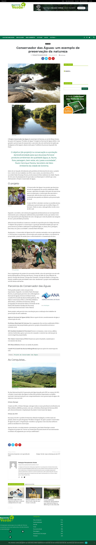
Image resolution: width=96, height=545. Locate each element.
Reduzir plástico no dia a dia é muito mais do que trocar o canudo (33, 501)
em (11, 205)
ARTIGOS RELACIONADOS (16, 484)
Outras (52, 37)
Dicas (46, 37)
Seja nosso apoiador (84, 1)
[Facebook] (84, 37)
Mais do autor (29, 484)
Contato (90, 1)
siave (15, 135)
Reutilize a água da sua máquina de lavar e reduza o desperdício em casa (16, 501)
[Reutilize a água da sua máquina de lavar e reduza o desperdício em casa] (16, 492)
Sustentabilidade (8, 37)
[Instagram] (87, 37)
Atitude (39, 37)
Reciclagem (20, 37)
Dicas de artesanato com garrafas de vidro (19, 454)
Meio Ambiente (30, 37)
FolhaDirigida (46, 305)
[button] (94, 37)
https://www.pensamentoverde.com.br (28, 464)
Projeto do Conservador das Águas (26, 354)
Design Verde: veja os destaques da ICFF (48, 454)
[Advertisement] (48, 24)
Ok (86, 542)
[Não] (94, 542)
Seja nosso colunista (70, 1)
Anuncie (76, 1)
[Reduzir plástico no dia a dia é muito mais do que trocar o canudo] (34, 492)
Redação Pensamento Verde (40, 55)
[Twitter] (89, 37)
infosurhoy (16, 388)
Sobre (63, 1)
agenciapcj (16, 269)
